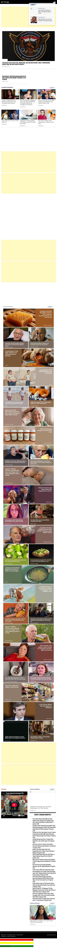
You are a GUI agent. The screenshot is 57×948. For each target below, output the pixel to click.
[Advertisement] (28, 17)
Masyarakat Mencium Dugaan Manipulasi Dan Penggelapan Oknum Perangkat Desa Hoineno (14, 77)
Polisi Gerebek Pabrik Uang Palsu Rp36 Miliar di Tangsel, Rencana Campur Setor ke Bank (43, 855)
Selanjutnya (3, 789)
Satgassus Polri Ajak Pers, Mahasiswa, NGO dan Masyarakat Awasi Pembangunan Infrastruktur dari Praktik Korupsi (26, 63)
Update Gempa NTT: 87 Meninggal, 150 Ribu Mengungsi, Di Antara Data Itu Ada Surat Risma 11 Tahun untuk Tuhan (44, 890)
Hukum (5, 60)
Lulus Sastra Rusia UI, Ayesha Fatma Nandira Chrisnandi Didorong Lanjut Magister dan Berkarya (44, 845)
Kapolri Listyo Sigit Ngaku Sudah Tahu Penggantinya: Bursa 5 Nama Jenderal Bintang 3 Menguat (43, 851)
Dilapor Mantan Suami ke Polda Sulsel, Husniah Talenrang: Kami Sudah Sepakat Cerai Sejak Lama (44, 884)
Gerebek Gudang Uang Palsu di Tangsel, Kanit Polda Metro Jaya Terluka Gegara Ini (43, 840)
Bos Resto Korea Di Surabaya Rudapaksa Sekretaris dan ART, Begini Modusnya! (42, 865)
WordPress (54, 935)
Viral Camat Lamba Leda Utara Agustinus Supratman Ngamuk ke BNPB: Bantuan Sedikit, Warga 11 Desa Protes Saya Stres (43, 878)
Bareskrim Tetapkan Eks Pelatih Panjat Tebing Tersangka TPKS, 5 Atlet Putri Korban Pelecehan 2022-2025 (44, 895)
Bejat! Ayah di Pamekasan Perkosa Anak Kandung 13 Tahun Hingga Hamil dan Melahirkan (44, 860)
